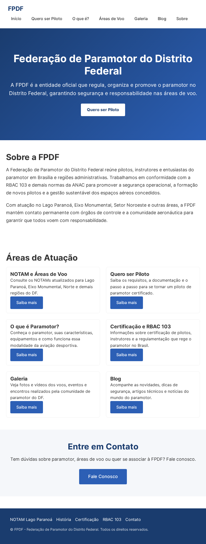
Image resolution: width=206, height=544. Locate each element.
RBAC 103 (112, 519)
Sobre (182, 18)
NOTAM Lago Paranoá (31, 519)
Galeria (141, 18)
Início (16, 18)
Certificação (87, 519)
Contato (133, 519)
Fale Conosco (103, 476)
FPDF (15, 8)
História (63, 519)
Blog (162, 18)
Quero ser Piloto (46, 18)
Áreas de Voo (111, 18)
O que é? (80, 18)
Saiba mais (26, 302)
